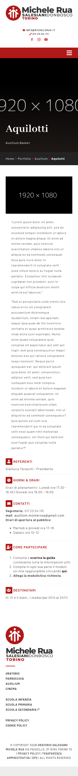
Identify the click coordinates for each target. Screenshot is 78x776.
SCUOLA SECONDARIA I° (23, 709)
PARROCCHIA (15, 678)
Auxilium (12, 142)
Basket (25, 142)
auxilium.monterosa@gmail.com (39, 515)
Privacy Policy (29, 753)
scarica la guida (42, 557)
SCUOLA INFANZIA (19, 699)
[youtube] (46, 39)
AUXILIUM (13, 683)
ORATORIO (13, 673)
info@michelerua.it (40, 30)
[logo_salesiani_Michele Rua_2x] (39, 4)
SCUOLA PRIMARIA (19, 704)
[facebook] (32, 39)
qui (64, 571)
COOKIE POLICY (16, 725)
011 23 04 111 (41, 34)
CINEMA (11, 688)
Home (10, 158)
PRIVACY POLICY (17, 720)
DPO (35, 757)
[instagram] (39, 39)
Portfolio (24, 158)
